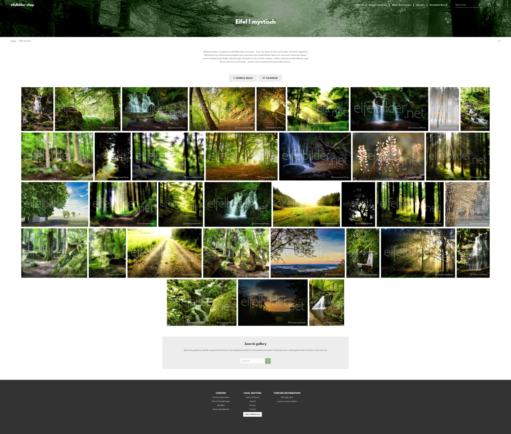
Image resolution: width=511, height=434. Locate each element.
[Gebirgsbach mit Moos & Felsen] (201, 302)
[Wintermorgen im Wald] (444, 109)
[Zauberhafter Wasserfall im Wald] (473, 253)
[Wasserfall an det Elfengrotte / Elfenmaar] (155, 109)
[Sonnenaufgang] (273, 302)
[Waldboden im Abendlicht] (389, 156)
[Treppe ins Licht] (271, 109)
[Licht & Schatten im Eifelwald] (180, 204)
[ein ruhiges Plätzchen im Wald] (362, 253)
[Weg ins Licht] (164, 253)
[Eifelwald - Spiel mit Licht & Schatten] (123, 204)
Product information (378, 5)
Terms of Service (252, 397)
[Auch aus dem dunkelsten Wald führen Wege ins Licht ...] (358, 204)
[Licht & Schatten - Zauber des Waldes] (458, 156)
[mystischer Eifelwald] (168, 156)
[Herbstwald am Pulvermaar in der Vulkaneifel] (242, 156)
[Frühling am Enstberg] (88, 109)
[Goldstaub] (467, 204)
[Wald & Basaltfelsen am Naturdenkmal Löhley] (236, 253)
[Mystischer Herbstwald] (222, 109)
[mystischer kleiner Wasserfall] (315, 156)
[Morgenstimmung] (308, 253)
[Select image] (24, 128)
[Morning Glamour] (306, 204)
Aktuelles (420, 5)
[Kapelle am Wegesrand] (54, 204)
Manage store (287, 397)
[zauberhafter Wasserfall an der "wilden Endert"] (326, 302)
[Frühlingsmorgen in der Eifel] (318, 109)
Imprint (253, 401)
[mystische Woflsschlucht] (475, 109)
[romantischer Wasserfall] (389, 109)
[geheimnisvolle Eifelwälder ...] (410, 204)
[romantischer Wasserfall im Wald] (37, 109)
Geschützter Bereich (438, 5)
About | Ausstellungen (401, 5)
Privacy (253, 405)
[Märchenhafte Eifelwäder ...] (57, 156)
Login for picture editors (287, 401)
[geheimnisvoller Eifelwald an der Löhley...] (107, 253)
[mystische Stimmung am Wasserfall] (238, 204)
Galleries (360, 5)
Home (13, 41)
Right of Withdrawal (252, 414)
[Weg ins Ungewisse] (113, 156)
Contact (252, 409)
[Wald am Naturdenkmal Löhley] (54, 253)
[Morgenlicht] (418, 253)
